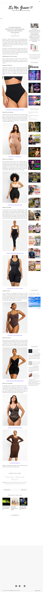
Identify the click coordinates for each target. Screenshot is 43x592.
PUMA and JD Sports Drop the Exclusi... (14, 508)
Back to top (37, 590)
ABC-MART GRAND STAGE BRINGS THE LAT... (23, 508)
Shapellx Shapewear (15, 482)
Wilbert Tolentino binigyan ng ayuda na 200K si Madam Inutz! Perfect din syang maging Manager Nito (34, 377)
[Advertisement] (34, 280)
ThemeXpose (11, 590)
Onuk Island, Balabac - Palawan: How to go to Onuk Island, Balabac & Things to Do (34, 295)
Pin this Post (15, 479)
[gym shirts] (34, 220)
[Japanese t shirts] (34, 207)
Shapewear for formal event (12, 483)
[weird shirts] (34, 169)
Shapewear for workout (21, 483)
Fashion (7, 482)
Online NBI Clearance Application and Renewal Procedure (36, 351)
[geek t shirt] (34, 105)
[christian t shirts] (34, 194)
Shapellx (9, 482)
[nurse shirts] (34, 270)
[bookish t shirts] (34, 182)
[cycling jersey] (34, 144)
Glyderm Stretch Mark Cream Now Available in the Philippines (36, 363)
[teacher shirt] (34, 245)
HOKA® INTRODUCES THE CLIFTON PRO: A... (6, 508)
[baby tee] (34, 232)
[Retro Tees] (34, 156)
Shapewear (20, 482)
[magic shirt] (34, 92)
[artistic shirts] (34, 79)
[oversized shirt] (34, 131)
